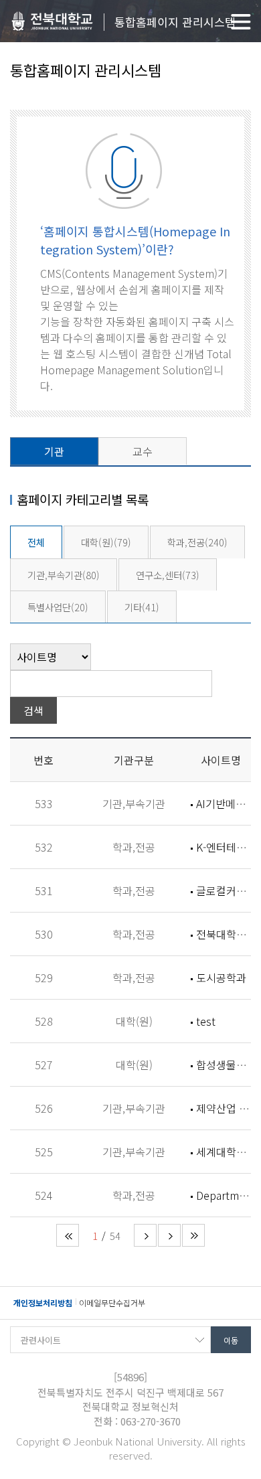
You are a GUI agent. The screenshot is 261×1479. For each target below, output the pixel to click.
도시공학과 (221, 977)
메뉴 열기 (241, 21)
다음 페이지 (145, 1235)
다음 (169, 1235)
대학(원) (106, 542)
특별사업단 (57, 607)
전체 (36, 542)
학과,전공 (197, 542)
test (205, 1021)
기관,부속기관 (63, 575)
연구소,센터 (167, 575)
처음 (67, 1235)
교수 (143, 451)
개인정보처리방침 (42, 1302)
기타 (141, 607)
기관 (54, 451)
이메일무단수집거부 (112, 1302)
